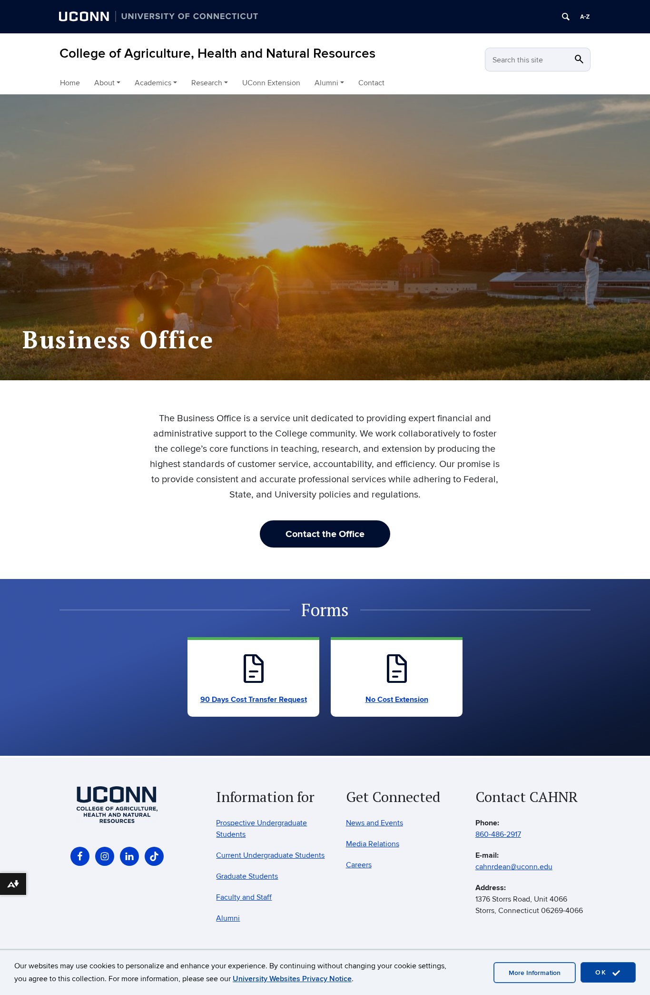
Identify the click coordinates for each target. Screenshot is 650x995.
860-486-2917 (498, 834)
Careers (359, 865)
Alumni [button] (326, 83)
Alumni (228, 918)
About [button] (104, 83)
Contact (371, 83)
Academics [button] (153, 83)
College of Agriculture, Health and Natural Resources (217, 53)
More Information (535, 973)
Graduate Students (247, 876)
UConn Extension (271, 83)
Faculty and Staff (244, 897)
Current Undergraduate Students (270, 855)
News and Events (374, 823)
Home (70, 83)
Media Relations (372, 844)
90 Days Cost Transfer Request (253, 699)
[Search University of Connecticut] (565, 16)
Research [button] (206, 83)
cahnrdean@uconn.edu (513, 867)
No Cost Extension (396, 699)
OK (602, 972)
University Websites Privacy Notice (292, 979)
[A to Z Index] (584, 16)
